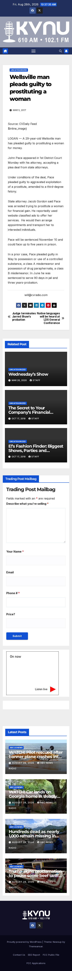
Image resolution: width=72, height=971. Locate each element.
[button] (60, 51)
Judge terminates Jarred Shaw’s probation (24, 317)
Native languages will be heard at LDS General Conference (48, 318)
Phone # (13, 593)
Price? (10, 614)
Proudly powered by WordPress (24, 941)
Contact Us (19, 954)
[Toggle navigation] (33, 51)
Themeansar (36, 946)
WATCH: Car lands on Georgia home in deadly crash (33, 796)
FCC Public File (51, 954)
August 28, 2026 (23, 763)
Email (10, 572)
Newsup (57, 941)
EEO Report (34, 954)
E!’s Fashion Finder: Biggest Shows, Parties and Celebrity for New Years (35, 450)
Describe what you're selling (27, 503)
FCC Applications (36, 963)
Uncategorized (19, 70)
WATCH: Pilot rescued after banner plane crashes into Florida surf (36, 757)
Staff (36, 380)
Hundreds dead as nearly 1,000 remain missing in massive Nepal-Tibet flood (34, 836)
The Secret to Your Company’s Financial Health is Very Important (32, 412)
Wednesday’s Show (28, 374)
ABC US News (16, 748)
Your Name (15, 551)
